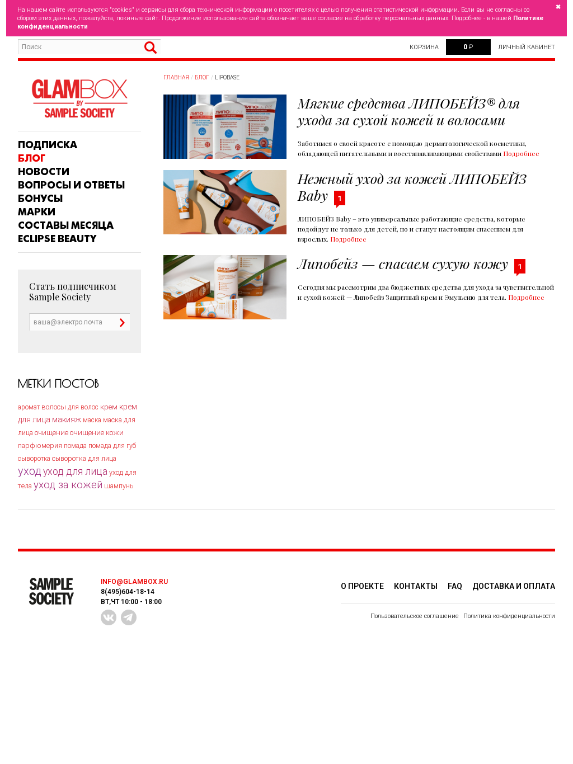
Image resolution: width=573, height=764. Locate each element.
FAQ (455, 586)
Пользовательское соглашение (414, 616)
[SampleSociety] (79, 99)
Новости (43, 172)
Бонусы (40, 198)
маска (92, 420)
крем (109, 406)
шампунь (118, 486)
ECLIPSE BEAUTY (57, 239)
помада (75, 445)
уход (29, 471)
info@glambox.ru (134, 582)
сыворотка (34, 459)
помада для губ (112, 446)
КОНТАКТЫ (416, 586)
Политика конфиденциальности (509, 616)
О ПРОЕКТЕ (362, 586)
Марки (36, 212)
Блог (31, 158)
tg (129, 617)
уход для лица (75, 471)
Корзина (424, 47)
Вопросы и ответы (71, 185)
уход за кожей (68, 485)
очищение (51, 432)
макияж (66, 419)
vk (108, 617)
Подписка (47, 145)
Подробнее (521, 153)
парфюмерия (40, 445)
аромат (29, 407)
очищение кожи (97, 432)
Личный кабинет (526, 47)
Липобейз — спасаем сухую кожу (403, 263)
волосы (53, 407)
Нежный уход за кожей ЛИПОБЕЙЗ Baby (412, 186)
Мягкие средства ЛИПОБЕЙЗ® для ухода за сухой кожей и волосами (409, 111)
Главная (176, 77)
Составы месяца (66, 225)
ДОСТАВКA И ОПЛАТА (513, 586)
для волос (83, 407)
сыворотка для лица (84, 459)
